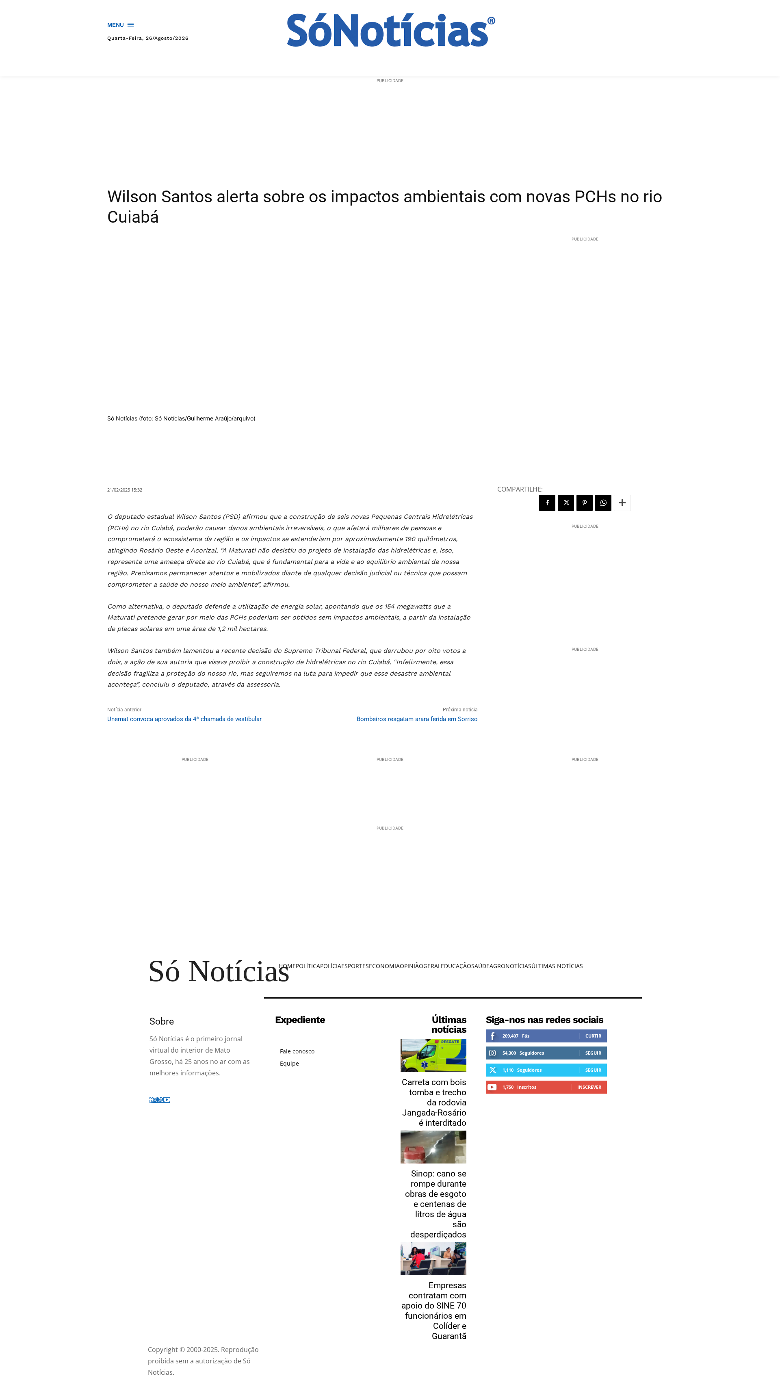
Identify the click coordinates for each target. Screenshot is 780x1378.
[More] (622, 503)
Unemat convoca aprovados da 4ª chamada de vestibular (184, 719)
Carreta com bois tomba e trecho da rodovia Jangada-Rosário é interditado (434, 1102)
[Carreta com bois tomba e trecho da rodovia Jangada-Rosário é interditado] (433, 1055)
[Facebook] (547, 503)
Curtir (593, 1036)
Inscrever (589, 1087)
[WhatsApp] (603, 503)
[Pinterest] (584, 503)
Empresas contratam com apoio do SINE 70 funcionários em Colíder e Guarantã (433, 1310)
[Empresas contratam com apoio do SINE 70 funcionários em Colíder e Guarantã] (433, 1258)
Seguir (593, 1053)
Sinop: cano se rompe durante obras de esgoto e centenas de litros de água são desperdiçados (435, 1204)
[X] (566, 503)
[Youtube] (167, 1099)
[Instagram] (154, 1099)
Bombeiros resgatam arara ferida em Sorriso (417, 719)
